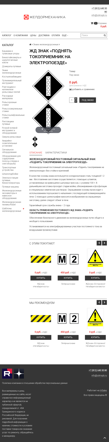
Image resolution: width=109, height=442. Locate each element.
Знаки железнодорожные (11, 71)
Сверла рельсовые (11, 137)
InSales (103, 390)
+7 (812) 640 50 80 (98, 370)
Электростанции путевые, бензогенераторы (11, 180)
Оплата (56, 35)
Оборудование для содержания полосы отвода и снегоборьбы (11, 160)
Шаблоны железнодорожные (11, 209)
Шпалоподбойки (10, 174)
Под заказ (88, 100)
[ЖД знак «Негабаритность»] (40, 259)
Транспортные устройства (9, 168)
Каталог (6, 35)
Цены (33, 35)
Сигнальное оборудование (9, 150)
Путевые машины (10, 186)
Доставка (43, 35)
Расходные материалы (7, 97)
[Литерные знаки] (68, 259)
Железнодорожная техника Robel (11, 203)
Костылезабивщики (11, 76)
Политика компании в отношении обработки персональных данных (35, 383)
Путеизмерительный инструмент (11, 81)
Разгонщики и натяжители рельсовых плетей (11, 89)
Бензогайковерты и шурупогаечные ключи (11, 60)
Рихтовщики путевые (8, 122)
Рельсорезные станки (9, 103)
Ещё (64, 35)
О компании (21, 35)
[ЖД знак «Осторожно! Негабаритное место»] (95, 259)
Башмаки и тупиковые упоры (10, 52)
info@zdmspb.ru (99, 15)
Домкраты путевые (11, 66)
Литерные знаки (68, 284)
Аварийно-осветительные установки (9, 143)
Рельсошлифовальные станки (13, 116)
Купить (41, 278)
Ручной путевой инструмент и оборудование (9, 130)
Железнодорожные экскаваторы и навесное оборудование (11, 194)
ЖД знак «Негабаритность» (41, 285)
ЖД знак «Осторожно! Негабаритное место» (95, 285)
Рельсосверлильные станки (12, 109)
